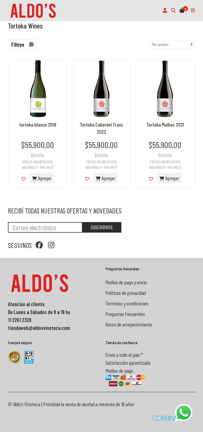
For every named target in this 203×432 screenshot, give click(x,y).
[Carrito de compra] (182, 10)
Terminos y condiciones (126, 303)
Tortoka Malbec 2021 (165, 125)
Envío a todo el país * (124, 355)
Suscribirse (102, 227)
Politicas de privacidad (125, 293)
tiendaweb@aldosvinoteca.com (39, 328)
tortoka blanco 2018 (37, 125)
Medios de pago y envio (126, 282)
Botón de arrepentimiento (128, 324)
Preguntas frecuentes (125, 314)
